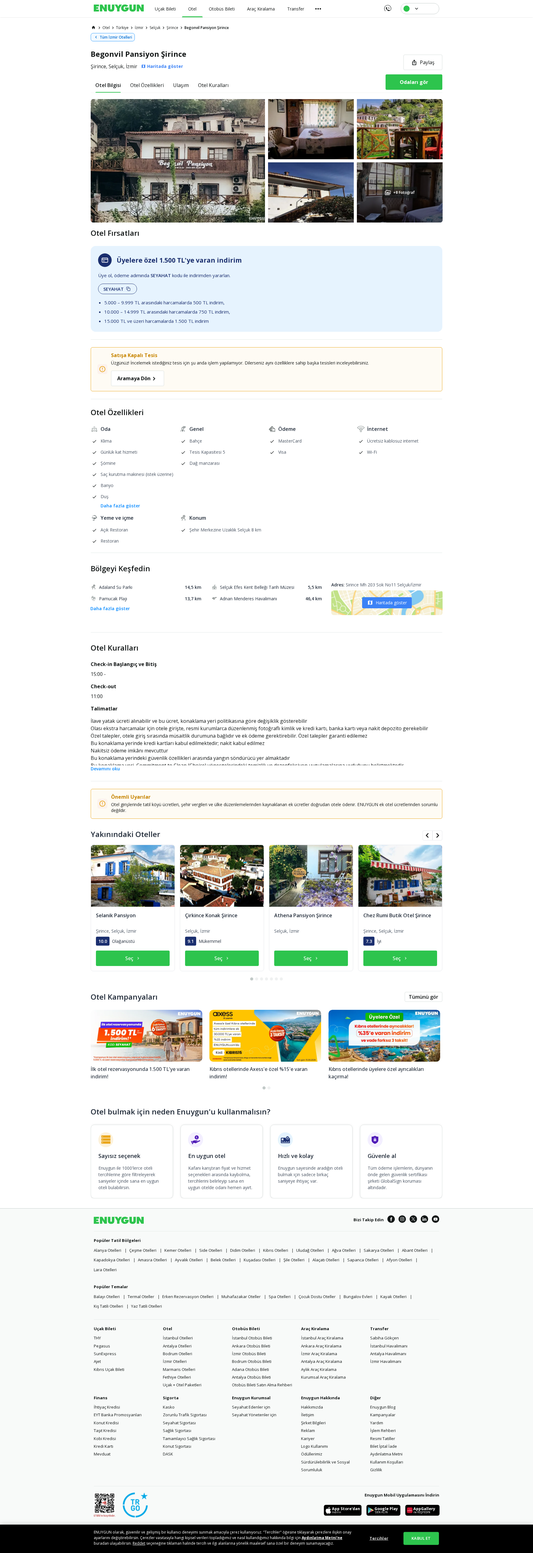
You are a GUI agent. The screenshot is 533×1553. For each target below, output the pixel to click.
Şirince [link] (172, 27)
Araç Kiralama (315, 1328)
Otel (167, 1328)
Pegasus (102, 1346)
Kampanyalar (382, 1415)
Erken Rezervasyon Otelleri (187, 1296)
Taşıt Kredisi (105, 1430)
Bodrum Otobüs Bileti (251, 1361)
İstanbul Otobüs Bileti (252, 1338)
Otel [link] (106, 27)
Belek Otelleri (223, 1260)
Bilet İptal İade (383, 1446)
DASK (168, 1454)
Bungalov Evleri (358, 1296)
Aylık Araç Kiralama (319, 1369)
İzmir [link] (139, 27)
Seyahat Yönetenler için (254, 1415)
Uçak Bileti (105, 1328)
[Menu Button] (318, 8)
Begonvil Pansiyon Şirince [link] (206, 27)
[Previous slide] (427, 835)
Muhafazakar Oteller (241, 1296)
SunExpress (105, 1353)
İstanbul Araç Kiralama (322, 1338)
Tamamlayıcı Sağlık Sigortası (189, 1438)
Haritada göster (391, 603)
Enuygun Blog (382, 1407)
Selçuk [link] (155, 27)
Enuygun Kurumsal (251, 1398)
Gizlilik (376, 1469)
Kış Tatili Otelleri (108, 1306)
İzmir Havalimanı (385, 1361)
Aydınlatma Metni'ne (322, 1537)
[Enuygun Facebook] (391, 1220)
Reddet (139, 1543)
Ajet (97, 1361)
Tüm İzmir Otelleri (116, 37)
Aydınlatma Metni (386, 1454)
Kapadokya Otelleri (112, 1260)
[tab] (108, 85)
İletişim (307, 1415)
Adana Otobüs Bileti (250, 1369)
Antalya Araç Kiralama (321, 1361)
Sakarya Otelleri (379, 1250)
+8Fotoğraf (404, 192)
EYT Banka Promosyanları (118, 1415)
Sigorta (171, 1398)
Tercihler (379, 1538)
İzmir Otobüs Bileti (249, 1353)
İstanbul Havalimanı (388, 1346)
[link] (93, 27)
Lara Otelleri (105, 1269)
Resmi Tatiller (382, 1438)
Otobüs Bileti (246, 1328)
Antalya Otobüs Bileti (251, 1377)
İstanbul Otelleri (178, 1338)
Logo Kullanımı (314, 1446)
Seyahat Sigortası (179, 1423)
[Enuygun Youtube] (435, 1220)
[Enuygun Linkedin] (424, 1220)
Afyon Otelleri (399, 1260)
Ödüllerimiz (311, 1454)
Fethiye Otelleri (177, 1377)
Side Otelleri (210, 1250)
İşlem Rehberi (383, 1430)
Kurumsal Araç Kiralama (323, 1377)
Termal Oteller (141, 1296)
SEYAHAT (113, 289)
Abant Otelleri (415, 1250)
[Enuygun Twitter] (413, 1220)
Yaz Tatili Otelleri (146, 1306)
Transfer (379, 1328)
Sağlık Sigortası (177, 1430)
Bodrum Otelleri (177, 1353)
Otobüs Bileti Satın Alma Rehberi (262, 1385)
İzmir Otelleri (175, 1361)
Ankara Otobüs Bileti (251, 1346)
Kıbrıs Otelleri (275, 1250)
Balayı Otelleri (107, 1296)
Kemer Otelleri (177, 1250)
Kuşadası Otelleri (259, 1260)
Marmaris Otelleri (179, 1369)
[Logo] (119, 8)
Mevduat (102, 1454)
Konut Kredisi (106, 1423)
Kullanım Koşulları (386, 1462)
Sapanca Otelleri (362, 1260)
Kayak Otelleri (393, 1296)
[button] (266, 161)
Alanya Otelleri (107, 1250)
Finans (100, 1398)
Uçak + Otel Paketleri (182, 1385)
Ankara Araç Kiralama (321, 1346)
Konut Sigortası (177, 1446)
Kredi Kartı (103, 1446)
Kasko (169, 1407)
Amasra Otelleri (152, 1260)
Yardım (376, 1423)
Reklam (308, 1430)
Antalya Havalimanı (388, 1353)
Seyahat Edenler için (251, 1407)
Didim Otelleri (242, 1250)
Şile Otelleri (293, 1260)
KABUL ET (421, 1538)
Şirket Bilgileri (313, 1423)
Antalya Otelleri (177, 1346)
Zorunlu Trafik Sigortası (185, 1415)
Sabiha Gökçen (384, 1338)
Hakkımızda (312, 1407)
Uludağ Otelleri (310, 1250)
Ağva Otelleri (344, 1250)
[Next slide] (437, 835)
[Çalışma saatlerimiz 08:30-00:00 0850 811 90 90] (387, 6)
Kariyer (308, 1438)
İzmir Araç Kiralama (319, 1353)
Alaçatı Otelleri (325, 1260)
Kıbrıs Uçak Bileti (109, 1369)
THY (97, 1338)
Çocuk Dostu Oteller (317, 1296)
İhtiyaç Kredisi (107, 1407)
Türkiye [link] (122, 27)
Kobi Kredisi (105, 1438)
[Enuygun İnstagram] (402, 1220)
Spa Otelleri (280, 1296)
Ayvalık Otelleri (189, 1260)
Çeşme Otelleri (142, 1250)
